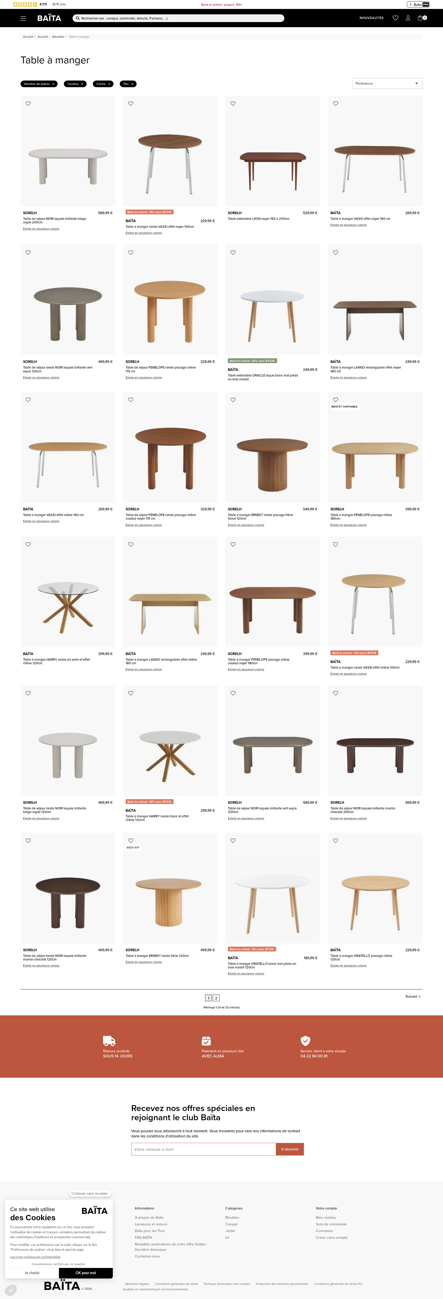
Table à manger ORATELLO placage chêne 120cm (361, 957)
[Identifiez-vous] (408, 18)
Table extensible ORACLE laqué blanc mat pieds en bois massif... (263, 377)
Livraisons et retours (151, 1224)
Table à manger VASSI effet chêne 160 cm (53, 515)
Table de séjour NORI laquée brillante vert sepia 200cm (262, 810)
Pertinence (388, 83)
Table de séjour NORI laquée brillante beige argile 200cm (54, 220)
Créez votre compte (332, 1237)
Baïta (417, 4)
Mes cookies (326, 1217)
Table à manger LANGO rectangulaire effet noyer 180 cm (365, 369)
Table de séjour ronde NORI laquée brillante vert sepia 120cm (57, 369)
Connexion (324, 1230)
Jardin (230, 1230)
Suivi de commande (331, 1224)
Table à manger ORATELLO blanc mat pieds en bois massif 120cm (262, 965)
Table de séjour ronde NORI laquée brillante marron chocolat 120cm (54, 957)
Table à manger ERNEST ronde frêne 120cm (157, 955)
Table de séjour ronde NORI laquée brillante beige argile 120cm (54, 810)
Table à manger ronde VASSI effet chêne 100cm (365, 667)
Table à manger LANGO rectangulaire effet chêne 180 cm (161, 661)
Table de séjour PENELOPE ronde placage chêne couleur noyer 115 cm (161, 516)
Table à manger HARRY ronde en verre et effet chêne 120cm (56, 661)
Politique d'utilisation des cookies (227, 1284)
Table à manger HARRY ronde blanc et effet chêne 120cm (157, 818)
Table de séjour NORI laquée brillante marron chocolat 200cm (362, 810)
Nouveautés (372, 17)
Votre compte (326, 1208)
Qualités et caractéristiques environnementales (155, 1289)
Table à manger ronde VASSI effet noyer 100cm (160, 226)
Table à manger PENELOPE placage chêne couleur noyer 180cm (258, 661)
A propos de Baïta (149, 1217)
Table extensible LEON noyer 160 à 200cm (258, 218)
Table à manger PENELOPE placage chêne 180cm (361, 516)
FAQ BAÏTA (143, 1237)
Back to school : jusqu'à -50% (221, 4)
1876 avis (59, 4)
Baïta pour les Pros (150, 1230)
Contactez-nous (147, 1256)
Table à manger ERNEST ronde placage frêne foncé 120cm (260, 516)
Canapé (231, 1224)
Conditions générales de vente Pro (338, 1284)
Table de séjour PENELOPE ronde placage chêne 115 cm (161, 369)
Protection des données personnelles (282, 1284)
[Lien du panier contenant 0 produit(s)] (420, 18)
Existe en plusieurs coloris (41, 228)
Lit (227, 1237)
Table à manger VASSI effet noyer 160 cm (360, 218)
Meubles (232, 1217)
